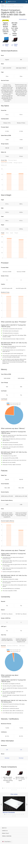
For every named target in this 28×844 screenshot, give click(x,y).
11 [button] (23, 788)
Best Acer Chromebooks (9, 812)
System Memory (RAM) (6, 162)
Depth (11, 233)
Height (2, 233)
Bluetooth (3, 645)
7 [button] (15, 788)
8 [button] (17, 788)
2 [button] (5, 788)
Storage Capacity (18, 162)
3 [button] (7, 788)
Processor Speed (12, 160)
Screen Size (4, 160)
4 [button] (9, 788)
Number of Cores (5, 292)
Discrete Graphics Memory (7, 521)
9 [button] (19, 788)
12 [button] (25, 788)
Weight (16, 233)
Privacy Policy (5, 833)
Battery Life (4, 165)
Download (7, 758)
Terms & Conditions (6, 836)
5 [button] (11, 788)
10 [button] (21, 788)
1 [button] (2, 788)
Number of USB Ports (12, 645)
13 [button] (12, 790)
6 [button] (13, 788)
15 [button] (16, 790)
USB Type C (22, 645)
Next (26, 778)
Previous (2, 778)
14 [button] (14, 790)
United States (7, 841)
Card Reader (4, 399)
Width (7, 233)
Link (7, 749)
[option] (14, 778)
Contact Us (4, 830)
